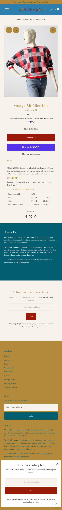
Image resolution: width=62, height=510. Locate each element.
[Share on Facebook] (27, 218)
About (6, 360)
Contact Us (8, 368)
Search (7, 356)
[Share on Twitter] (31, 218)
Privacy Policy (10, 384)
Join (31, 316)
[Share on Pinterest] (35, 218)
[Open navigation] (7, 9)
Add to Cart (31, 138)
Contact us (30, 212)
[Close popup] (57, 463)
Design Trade (9, 380)
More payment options (31, 154)
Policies (7, 376)
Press (6, 364)
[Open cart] (56, 10)
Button (10, 269)
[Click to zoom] (53, 30)
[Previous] (9, 30)
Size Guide (8, 372)
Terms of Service (10, 388)
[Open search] (46, 10)
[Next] (16, 30)
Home (18, 20)
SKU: (26, 129)
